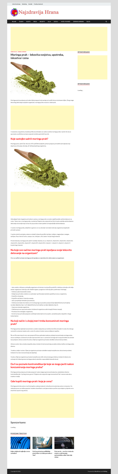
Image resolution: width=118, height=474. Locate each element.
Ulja (49, 21)
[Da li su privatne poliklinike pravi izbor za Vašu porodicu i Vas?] (42, 449)
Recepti (42, 21)
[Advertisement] (59, 39)
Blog (88, 21)
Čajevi (21, 21)
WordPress (98, 471)
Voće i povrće (65, 21)
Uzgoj (56, 21)
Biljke (14, 21)
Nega (35, 21)
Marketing (24, 4)
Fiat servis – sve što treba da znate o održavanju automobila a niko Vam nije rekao (63, 454)
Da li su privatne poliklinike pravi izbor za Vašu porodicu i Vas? (42, 453)
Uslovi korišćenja (16, 4)
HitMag (105, 471)
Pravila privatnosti (38, 4)
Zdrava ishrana (78, 21)
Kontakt (30, 4)
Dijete (28, 21)
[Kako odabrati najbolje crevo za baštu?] (20, 449)
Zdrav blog (14, 51)
